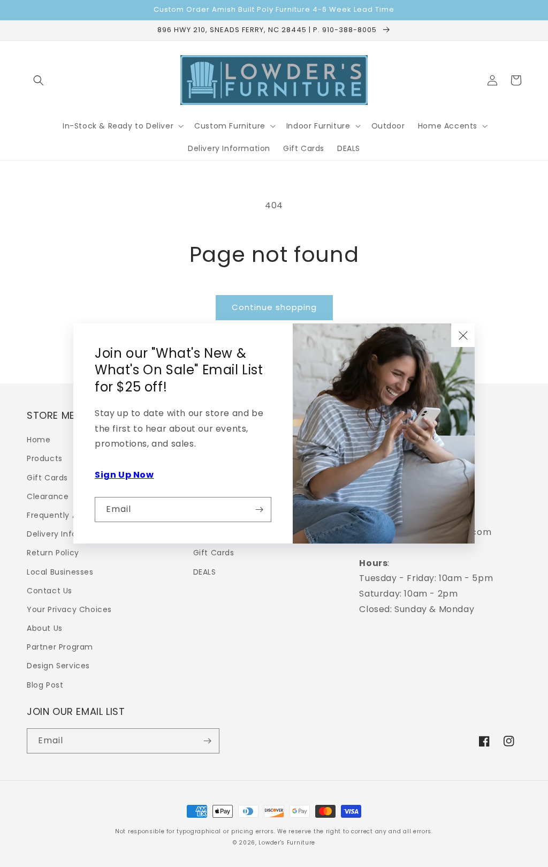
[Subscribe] (259, 509)
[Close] (463, 335)
